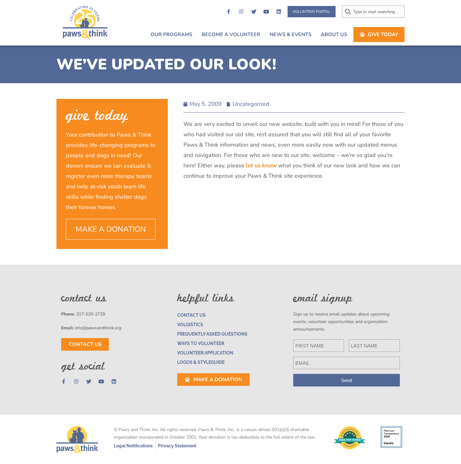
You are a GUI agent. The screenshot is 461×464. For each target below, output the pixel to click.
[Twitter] (253, 11)
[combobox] (373, 12)
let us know (261, 165)
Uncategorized (251, 104)
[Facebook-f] (228, 11)
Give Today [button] (383, 34)
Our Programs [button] (171, 34)
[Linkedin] (278, 11)
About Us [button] (334, 34)
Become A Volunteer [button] (231, 34)
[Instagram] (241, 11)
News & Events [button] (290, 34)
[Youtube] (266, 11)
